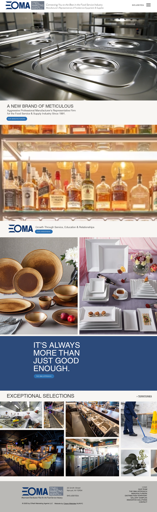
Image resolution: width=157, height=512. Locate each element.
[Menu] (148, 5)
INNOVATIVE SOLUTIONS (141, 500)
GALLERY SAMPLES (141, 498)
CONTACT (143, 502)
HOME (144, 487)
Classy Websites (70, 504)
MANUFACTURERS (141, 494)
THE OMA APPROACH (141, 491)
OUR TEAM (142, 489)
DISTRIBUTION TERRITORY (141, 496)
